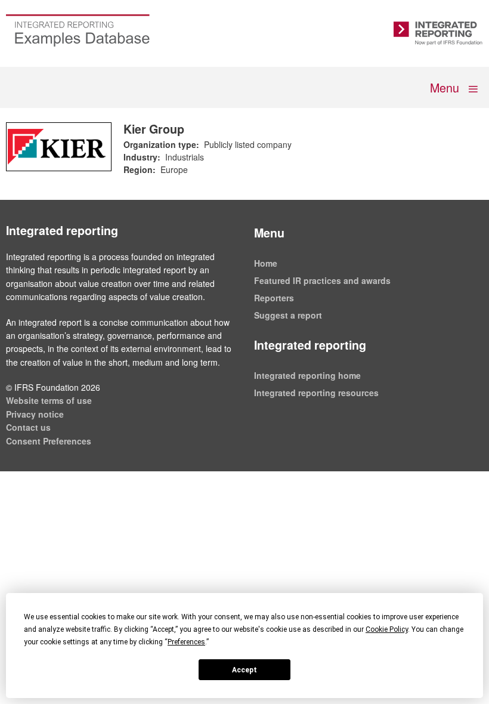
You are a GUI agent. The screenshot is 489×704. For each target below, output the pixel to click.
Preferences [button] (186, 642)
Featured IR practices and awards (322, 280)
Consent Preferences (48, 441)
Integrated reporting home (307, 375)
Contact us (28, 427)
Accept (244, 670)
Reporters (274, 298)
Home (265, 263)
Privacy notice (35, 414)
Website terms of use (49, 400)
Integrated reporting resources (316, 393)
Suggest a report (288, 315)
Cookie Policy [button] (387, 629)
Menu (445, 87)
